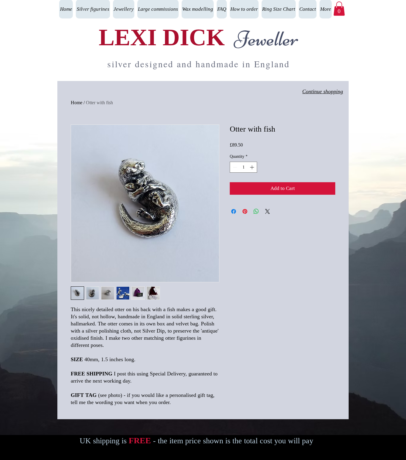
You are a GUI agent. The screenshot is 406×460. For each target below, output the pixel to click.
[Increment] (252, 167)
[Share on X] (267, 211)
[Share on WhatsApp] (256, 211)
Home (76, 102)
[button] (339, 8)
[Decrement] (234, 167)
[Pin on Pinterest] (244, 211)
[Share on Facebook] (233, 211)
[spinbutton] (243, 167)
